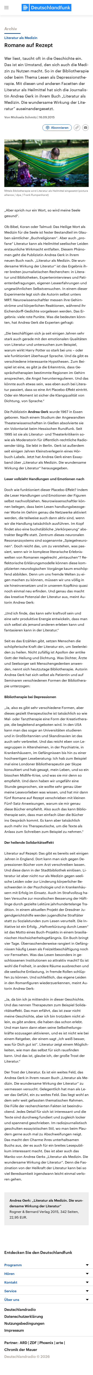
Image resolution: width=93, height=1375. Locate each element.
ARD (24, 1342)
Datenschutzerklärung (23, 1316)
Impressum (14, 1330)
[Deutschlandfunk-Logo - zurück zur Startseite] (46, 7)
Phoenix (47, 1342)
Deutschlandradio (20, 1309)
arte (60, 1342)
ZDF (34, 1342)
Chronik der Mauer (20, 1349)
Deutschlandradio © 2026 (27, 1356)
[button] (6, 7)
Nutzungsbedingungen (24, 1323)
